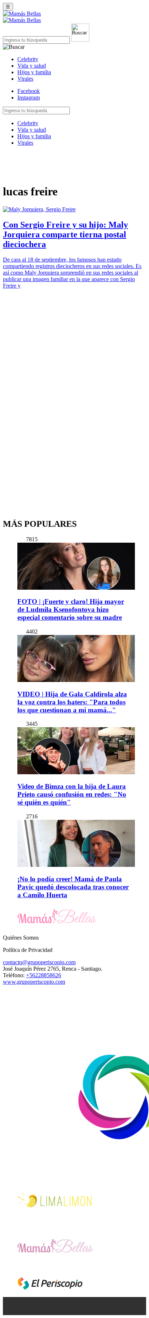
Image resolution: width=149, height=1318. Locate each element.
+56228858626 (43, 975)
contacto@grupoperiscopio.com (39, 962)
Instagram (28, 97)
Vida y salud (31, 66)
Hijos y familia (34, 72)
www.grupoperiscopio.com (34, 982)
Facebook (28, 91)
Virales (25, 79)
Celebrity (27, 59)
